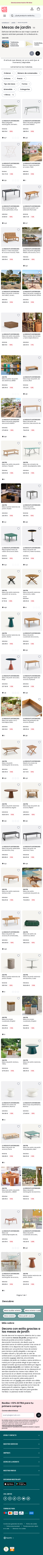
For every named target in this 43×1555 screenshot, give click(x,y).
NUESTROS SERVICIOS (10, 1444)
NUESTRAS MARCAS (9, 1470)
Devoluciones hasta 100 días (21, 3)
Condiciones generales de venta (13, 1524)
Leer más (5, 38)
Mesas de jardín (22, 22)
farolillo (18, 1380)
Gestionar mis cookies (19, 1528)
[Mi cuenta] (32, 9)
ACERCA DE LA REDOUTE (11, 1462)
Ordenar (7, 73)
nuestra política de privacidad (12, 1425)
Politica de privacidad (13, 1526)
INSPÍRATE (6, 1453)
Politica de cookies (31, 1524)
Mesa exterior (9, 1316)
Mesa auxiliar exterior (12, 1310)
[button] (38, 9)
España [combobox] (9, 1538)
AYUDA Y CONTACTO (9, 1435)
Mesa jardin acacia (26, 1316)
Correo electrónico (10, 1411)
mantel (13, 1358)
